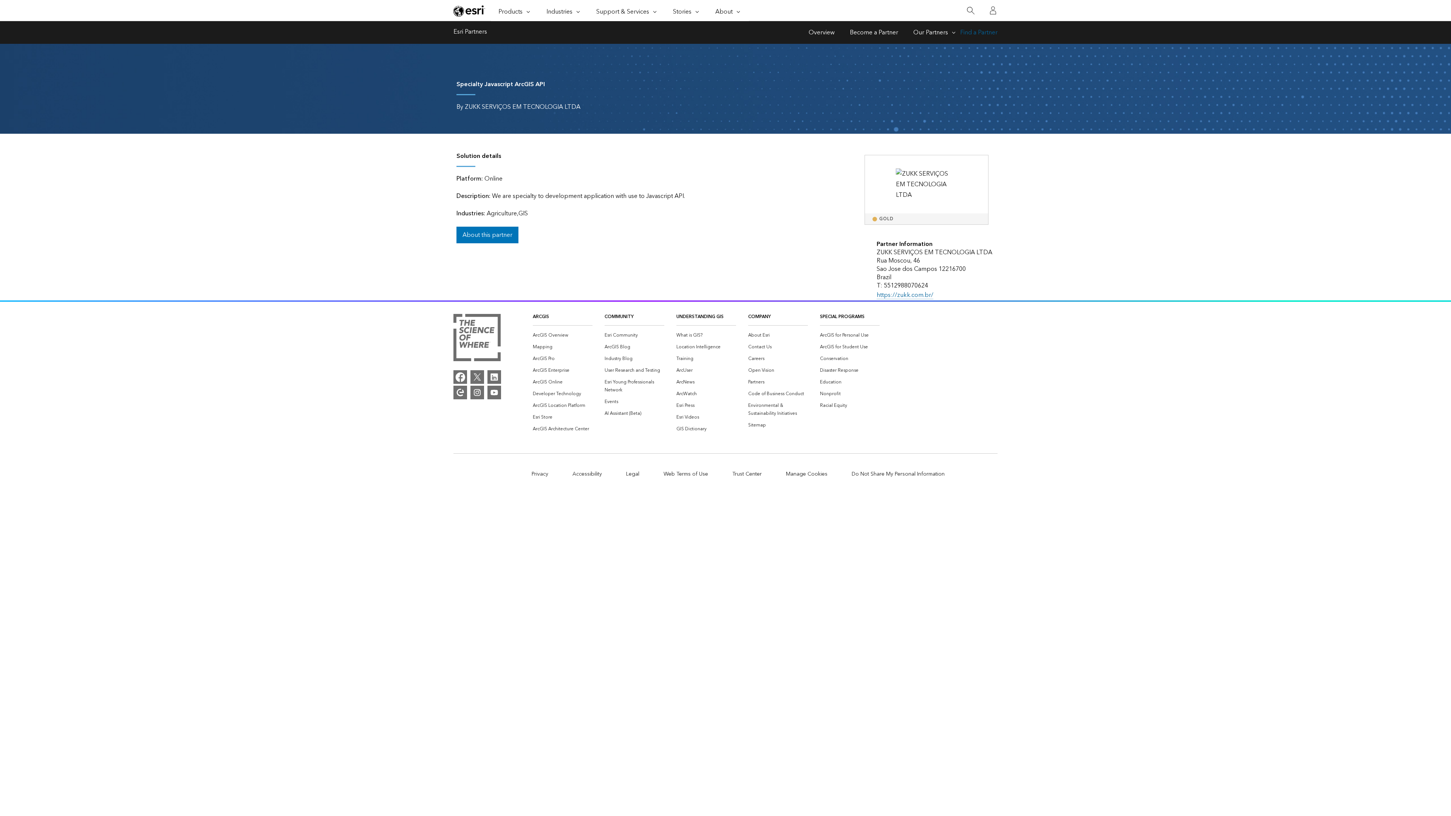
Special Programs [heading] (842, 317)
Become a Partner (874, 32)
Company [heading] (759, 317)
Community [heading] (619, 317)
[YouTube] (494, 392)
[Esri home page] (469, 11)
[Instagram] (477, 392)
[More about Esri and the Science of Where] (477, 339)
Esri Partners (470, 32)
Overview (822, 32)
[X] (477, 377)
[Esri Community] (460, 392)
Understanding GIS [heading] (700, 317)
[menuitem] (562, 335)
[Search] (970, 10)
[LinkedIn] (494, 377)
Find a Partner (979, 32)
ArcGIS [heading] (541, 317)
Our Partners (930, 32)
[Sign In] (993, 11)
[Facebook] (460, 377)
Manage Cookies (807, 474)
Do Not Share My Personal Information (898, 474)
